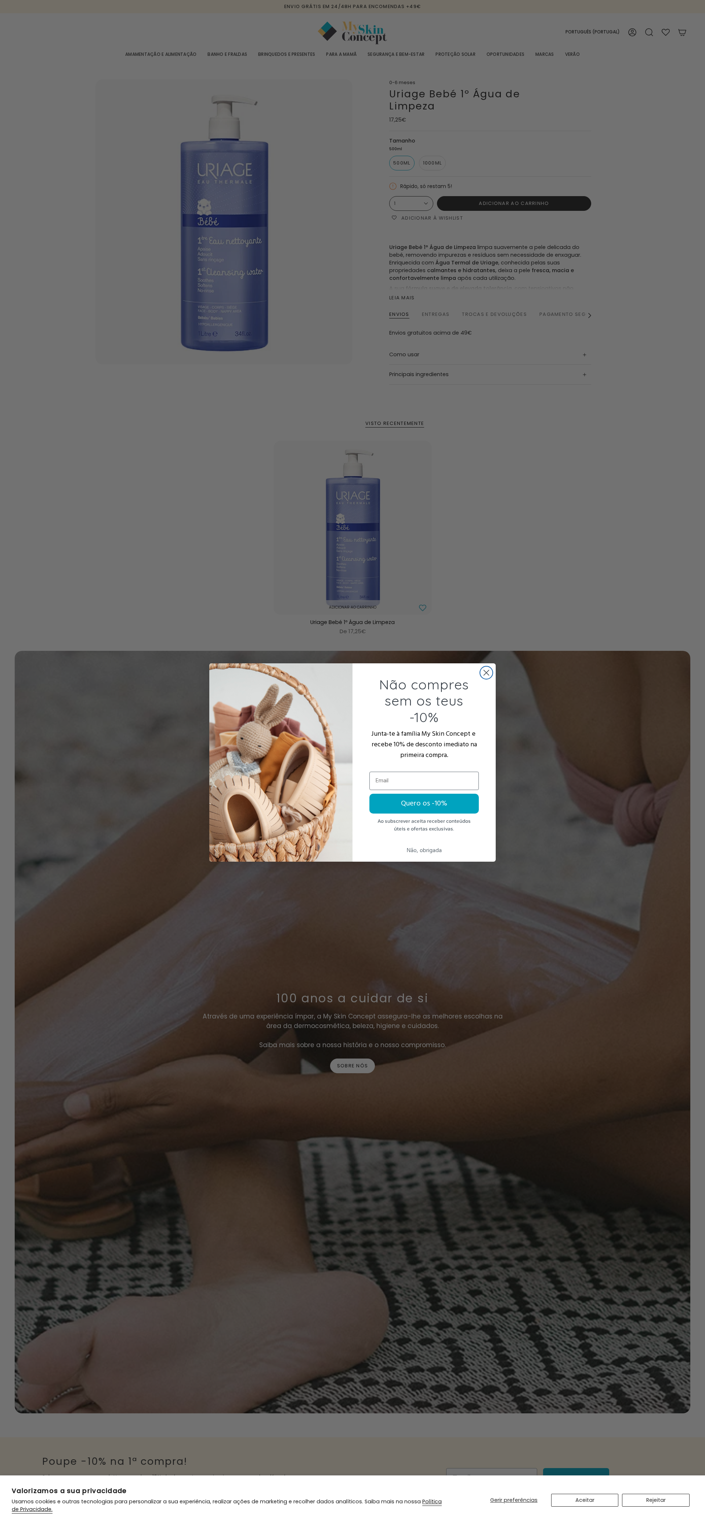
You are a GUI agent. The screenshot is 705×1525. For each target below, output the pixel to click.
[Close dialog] (486, 672)
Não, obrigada (424, 850)
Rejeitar (656, 1500)
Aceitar (584, 1500)
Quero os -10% (424, 804)
